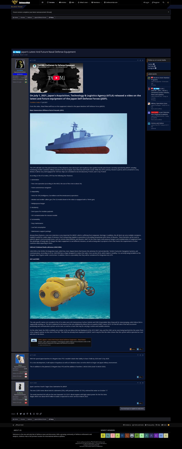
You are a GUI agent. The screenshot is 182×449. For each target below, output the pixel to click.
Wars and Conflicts (156, 109)
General (153, 128)
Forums (52, 2)
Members (97, 2)
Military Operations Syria (159, 103)
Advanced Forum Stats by (91, 443)
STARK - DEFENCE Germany (166, 7)
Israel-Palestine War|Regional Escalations (160, 113)
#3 (143, 383)
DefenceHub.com (111, 2)
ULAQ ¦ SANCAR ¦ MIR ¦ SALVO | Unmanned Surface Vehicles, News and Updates (160, 91)
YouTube (151, 66)
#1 (143, 60)
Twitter (150, 64)
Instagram (151, 68)
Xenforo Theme (91, 445)
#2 (143, 355)
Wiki (72, 2)
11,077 (25, 77)
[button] (56, 2)
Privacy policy (150, 425)
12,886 (25, 372)
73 (21, 77)
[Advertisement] (91, 34)
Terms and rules (139, 425)
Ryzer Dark (20, 425)
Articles (63, 2)
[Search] (163, 2)
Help (158, 425)
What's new (84, 2)
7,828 (25, 398)
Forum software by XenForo (91, 442)
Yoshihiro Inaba (35, 102)
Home (42, 2)
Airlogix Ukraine (150, 7)
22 (21, 372)
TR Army (153, 85)
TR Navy (153, 100)
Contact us (128, 425)
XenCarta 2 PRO (83, 446)
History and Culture (157, 123)
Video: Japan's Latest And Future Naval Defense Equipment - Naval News (62, 340)
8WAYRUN (99, 446)
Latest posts (152, 74)
